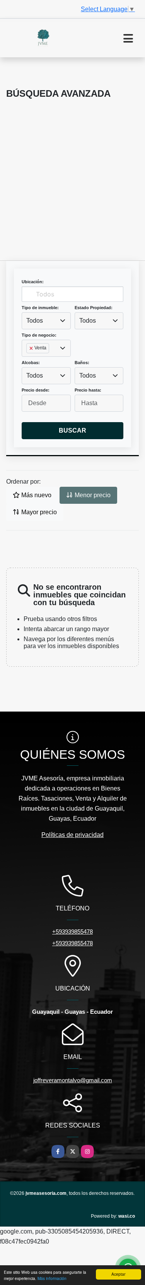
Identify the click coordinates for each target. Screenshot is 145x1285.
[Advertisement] (72, 184)
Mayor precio (38, 512)
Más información (52, 1278)
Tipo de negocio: (39, 335)
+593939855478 (72, 931)
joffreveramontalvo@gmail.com (72, 1080)
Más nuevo (35, 495)
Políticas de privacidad (72, 835)
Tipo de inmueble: (40, 307)
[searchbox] (28, 361)
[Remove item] (31, 348)
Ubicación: (33, 281)
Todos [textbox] (34, 320)
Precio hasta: (88, 390)
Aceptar (118, 1274)
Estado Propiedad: (94, 307)
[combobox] (46, 320)
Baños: (82, 362)
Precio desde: (35, 390)
